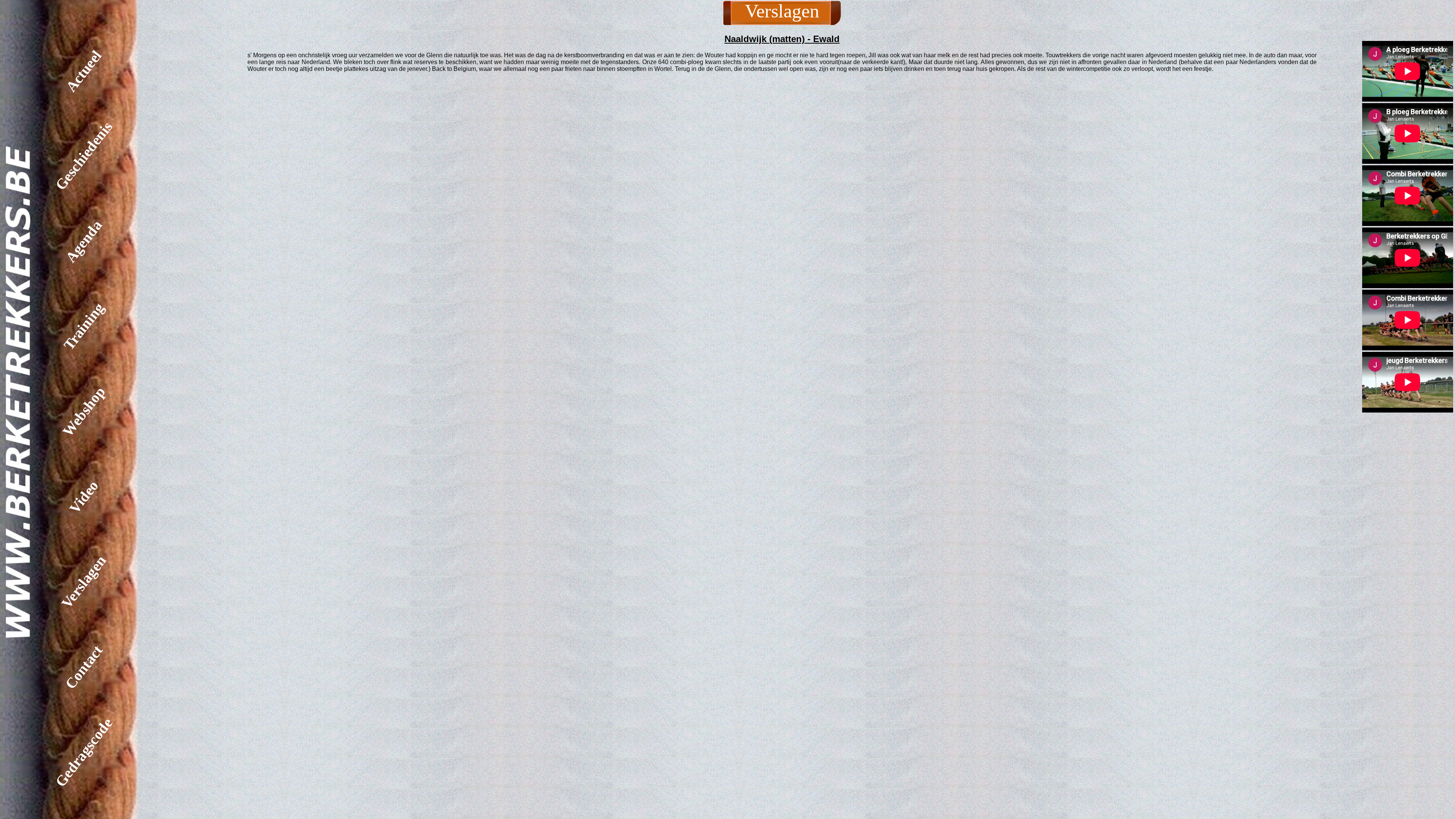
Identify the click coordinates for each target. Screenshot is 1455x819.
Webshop (83, 411)
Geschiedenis (83, 156)
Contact (84, 667)
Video (84, 496)
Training (83, 326)
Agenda (83, 241)
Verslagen (83, 581)
